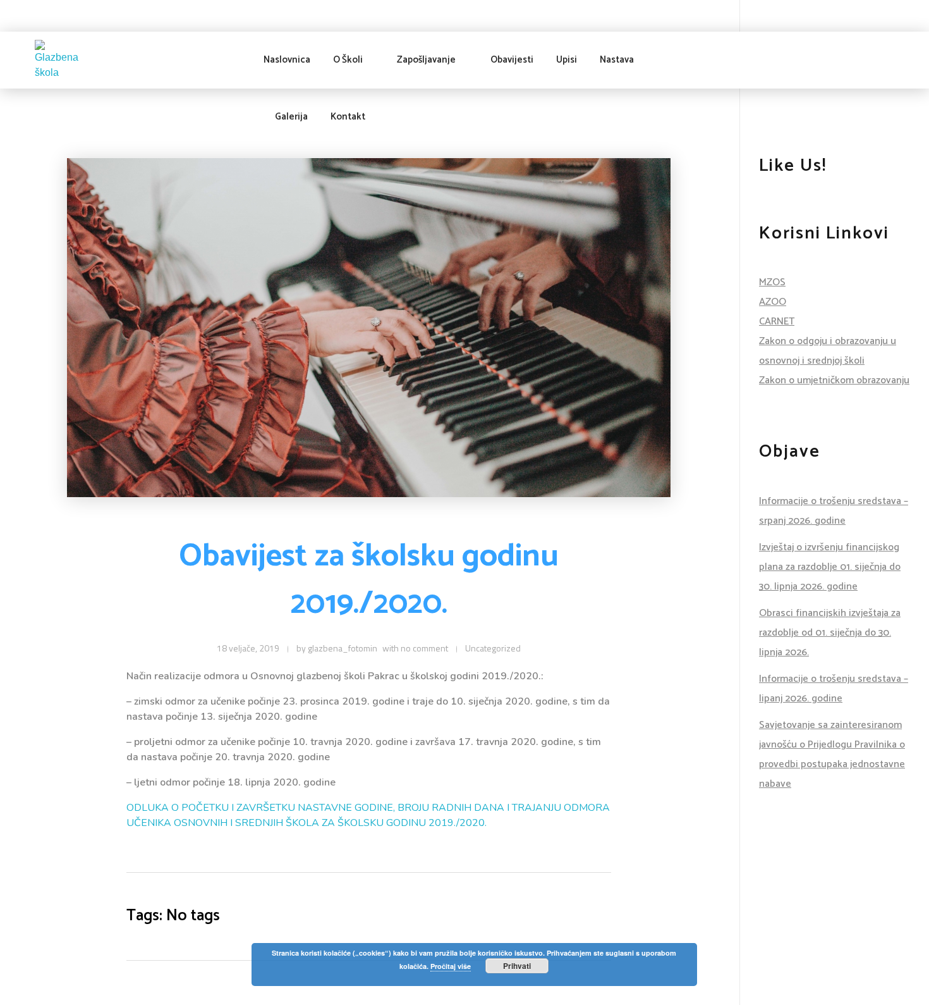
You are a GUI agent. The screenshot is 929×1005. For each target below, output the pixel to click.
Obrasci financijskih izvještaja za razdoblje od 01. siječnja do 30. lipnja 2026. (830, 633)
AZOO (772, 302)
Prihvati (517, 965)
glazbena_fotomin (342, 648)
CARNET (776, 321)
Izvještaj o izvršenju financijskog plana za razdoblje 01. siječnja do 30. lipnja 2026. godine (830, 567)
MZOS (772, 282)
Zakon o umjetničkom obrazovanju (834, 380)
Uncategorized (493, 648)
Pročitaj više (450, 966)
